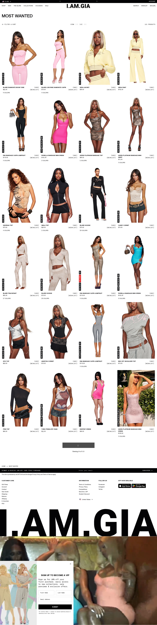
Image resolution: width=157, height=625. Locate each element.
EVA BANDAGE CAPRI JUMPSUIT (14, 155)
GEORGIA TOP (8, 225)
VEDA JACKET (84, 87)
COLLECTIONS (28, 6)
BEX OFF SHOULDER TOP (127, 361)
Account (152, 1)
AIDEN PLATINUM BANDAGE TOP (91, 155)
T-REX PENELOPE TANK (49, 429)
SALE (46, 6)
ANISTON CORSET (47, 361)
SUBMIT (55, 607)
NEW (9, 6)
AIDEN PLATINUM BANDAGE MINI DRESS (129, 430)
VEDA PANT (122, 87)
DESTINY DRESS (85, 429)
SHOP (3, 6)
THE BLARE (17, 6)
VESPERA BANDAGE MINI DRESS (91, 569)
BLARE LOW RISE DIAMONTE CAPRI (53, 87)
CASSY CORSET (123, 225)
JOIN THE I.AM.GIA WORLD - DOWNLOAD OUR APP (78, 1)
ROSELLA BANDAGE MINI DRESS (52, 155)
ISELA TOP (45, 225)
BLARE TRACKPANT (10, 293)
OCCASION (39, 6)
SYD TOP (6, 361)
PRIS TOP (6, 429)
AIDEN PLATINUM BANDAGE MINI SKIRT (129, 156)
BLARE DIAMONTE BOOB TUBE (13, 87)
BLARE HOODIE (85, 225)
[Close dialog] (70, 564)
